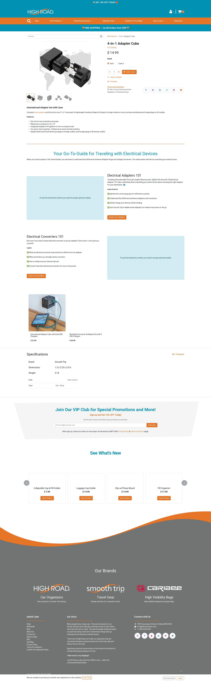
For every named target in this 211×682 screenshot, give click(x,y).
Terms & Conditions (34, 647)
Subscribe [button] (152, 425)
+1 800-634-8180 (144, 629)
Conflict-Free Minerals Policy (37, 650)
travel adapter (39, 112)
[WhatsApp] (167, 90)
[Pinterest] (174, 90)
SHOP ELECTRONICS (117, 217)
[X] (153, 90)
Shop (29, 624)
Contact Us (31, 634)
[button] (171, 12)
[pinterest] (166, 636)
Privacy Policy (123, 431)
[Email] (181, 90)
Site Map (30, 642)
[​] (137, 636)
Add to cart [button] (130, 72)
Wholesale (31, 627)
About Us (30, 632)
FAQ (28, 639)
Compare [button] (113, 81)
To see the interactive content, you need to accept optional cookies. (65, 198)
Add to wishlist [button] (116, 77)
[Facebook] (146, 90)
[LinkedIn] (160, 90)
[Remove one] (109, 72)
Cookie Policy (86, 678)
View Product (47, 498)
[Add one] (118, 72)
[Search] (101, 36)
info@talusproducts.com (146, 627)
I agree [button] (180, 678)
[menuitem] (37, 20)
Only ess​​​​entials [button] (169, 678)
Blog (28, 629)
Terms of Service (137, 431)
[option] (105, 319)
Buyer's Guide (32, 637)
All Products (112, 36)
